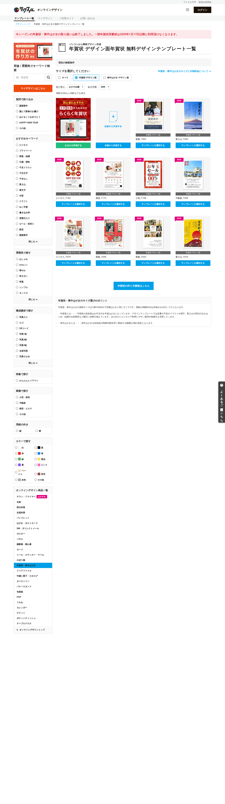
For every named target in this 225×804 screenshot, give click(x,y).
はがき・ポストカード (27, 523)
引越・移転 (24, 162)
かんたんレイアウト (28, 380)
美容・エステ (25, 408)
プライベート (25, 150)
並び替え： (61, 87)
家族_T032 (141, 257)
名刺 (19, 502)
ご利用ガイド (66, 18)
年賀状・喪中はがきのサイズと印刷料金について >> (184, 71)
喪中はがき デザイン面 (118, 77)
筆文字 (22, 190)
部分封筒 (21, 507)
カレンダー (22, 607)
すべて (65, 77)
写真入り (23, 317)
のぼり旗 (21, 560)
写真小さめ (24, 356)
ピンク (44, 465)
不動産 (22, 403)
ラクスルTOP (189, 2)
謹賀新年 (23, 106)
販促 (21, 229)
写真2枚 (23, 339)
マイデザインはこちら (33, 88)
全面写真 (23, 351)
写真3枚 (23, 345)
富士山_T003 (182, 139)
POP (19, 597)
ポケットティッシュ (26, 618)
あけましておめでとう (29, 117)
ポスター (21, 533)
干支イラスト (25, 167)
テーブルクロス (24, 623)
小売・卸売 (24, 397)
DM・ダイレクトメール (28, 528)
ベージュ (22, 472)
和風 (21, 281)
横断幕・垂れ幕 (24, 544)
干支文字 (23, 173)
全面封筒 (21, 512)
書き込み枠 (24, 212)
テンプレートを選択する (153, 145)
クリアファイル (24, 570)
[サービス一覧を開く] (187, 10)
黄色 (43, 459)
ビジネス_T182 (63, 198)
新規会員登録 (205, 2)
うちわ (20, 602)
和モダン (23, 276)
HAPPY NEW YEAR (28, 122)
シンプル (23, 287)
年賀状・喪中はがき (26, 565)
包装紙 (20, 592)
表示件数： (93, 87)
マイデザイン (45, 18)
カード (20, 549)
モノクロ (23, 293)
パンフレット (23, 518)
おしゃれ (23, 259)
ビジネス (23, 145)
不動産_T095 (182, 198)
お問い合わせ (87, 18)
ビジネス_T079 (63, 257)
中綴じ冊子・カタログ (27, 576)
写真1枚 (23, 334)
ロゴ (21, 322)
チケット (21, 613)
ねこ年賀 (23, 207)
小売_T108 (141, 198)
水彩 (21, 195)
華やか (22, 270)
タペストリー (23, 581)
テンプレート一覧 (24, 18)
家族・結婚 (24, 156)
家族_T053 (141, 139)
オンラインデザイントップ (32, 630)
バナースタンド (24, 586)
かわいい (23, 265)
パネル (20, 539)
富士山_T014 (182, 257)
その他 (22, 414)
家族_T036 (101, 257)
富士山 (22, 184)
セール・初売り (26, 224)
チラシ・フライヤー (31, 496)
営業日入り (24, 218)
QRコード (24, 328)
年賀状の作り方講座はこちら (134, 285)
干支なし (23, 179)
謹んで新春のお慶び (28, 111)
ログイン (202, 9)
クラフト (23, 201)
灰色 (24, 480)
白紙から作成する (113, 145)
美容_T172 (101, 198)
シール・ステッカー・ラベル (30, 555)
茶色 (43, 474)
